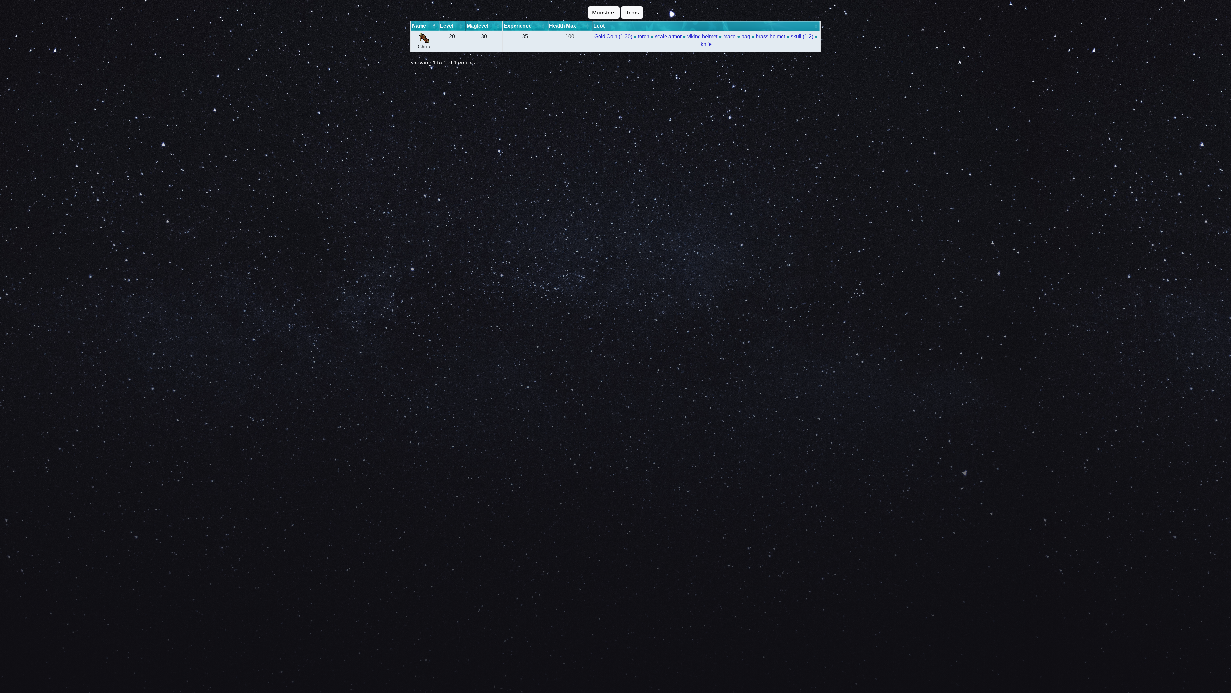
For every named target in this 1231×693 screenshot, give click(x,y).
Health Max (562, 26)
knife (706, 44)
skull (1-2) (802, 36)
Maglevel (477, 26)
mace (729, 36)
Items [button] (632, 12)
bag (745, 36)
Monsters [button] (604, 12)
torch (643, 36)
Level (446, 26)
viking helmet (702, 36)
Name (419, 26)
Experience (518, 26)
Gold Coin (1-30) (613, 36)
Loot (599, 26)
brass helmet (770, 36)
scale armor (668, 36)
